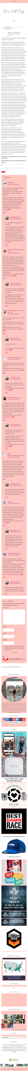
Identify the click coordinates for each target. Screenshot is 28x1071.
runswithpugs (13, 217)
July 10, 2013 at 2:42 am (14, 503)
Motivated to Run (7, 417)
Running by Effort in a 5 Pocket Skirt (12, 370)
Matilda (10, 182)
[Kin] (8, 1018)
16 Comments (17, 35)
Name (5, 627)
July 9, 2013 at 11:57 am (14, 184)
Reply (4, 212)
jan (8, 501)
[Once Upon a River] (14, 1023)
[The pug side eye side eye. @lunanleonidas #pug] (4, 1065)
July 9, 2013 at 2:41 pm (13, 314)
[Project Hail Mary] (17, 1018)
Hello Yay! (24, 1069)
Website (5, 640)
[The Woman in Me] (23, 1023)
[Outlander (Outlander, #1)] (20, 1023)
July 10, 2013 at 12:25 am (14, 457)
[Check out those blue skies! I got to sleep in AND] (18, 1065)
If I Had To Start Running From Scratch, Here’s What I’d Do (14, 994)
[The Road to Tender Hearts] (5, 1027)
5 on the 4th (10, 276)
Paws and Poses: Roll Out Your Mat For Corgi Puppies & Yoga (14, 997)
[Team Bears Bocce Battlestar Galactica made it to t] (1, 1065)
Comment (6, 608)
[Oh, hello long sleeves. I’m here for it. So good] (12, 1065)
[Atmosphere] (11, 1018)
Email (5, 633)
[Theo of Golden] (2, 1018)
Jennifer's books (14, 1012)
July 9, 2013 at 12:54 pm (16, 285)
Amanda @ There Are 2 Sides (15, 249)
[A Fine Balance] (23, 1018)
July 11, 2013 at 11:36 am (14, 555)
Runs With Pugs (14, 11)
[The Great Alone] (5, 1023)
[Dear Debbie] (20, 1018)
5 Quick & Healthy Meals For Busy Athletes (14, 1002)
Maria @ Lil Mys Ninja (13, 553)
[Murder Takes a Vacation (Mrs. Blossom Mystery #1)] (11, 1027)
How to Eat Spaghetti (17, 329)
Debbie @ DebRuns (13, 397)
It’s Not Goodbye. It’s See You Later (14, 1000)
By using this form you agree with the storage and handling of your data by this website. (14, 648)
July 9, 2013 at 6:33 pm (14, 359)
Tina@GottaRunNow (13, 357)
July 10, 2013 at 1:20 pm (16, 485)
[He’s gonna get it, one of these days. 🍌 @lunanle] (15, 1065)
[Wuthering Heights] (17, 1023)
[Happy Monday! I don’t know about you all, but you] (23, 1065)
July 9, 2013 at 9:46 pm (16, 340)
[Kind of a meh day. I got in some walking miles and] (21, 1065)
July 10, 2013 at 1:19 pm (16, 532)
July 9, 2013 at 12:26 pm (16, 219)
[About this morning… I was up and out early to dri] (9, 1065)
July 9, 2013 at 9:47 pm (16, 426)
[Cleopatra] (14, 1018)
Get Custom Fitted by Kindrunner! (12, 574)
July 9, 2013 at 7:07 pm (14, 399)
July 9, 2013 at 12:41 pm (14, 253)
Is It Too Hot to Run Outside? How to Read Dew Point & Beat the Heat (14, 1005)
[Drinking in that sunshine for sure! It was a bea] (7, 1065)
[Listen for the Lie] (2, 1027)
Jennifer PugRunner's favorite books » (19, 1029)
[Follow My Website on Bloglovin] (14, 723)
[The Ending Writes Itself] (2, 1023)
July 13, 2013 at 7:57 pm (16, 583)
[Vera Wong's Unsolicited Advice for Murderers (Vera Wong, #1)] (11, 1023)
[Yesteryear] (8, 1023)
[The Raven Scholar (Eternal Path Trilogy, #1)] (8, 1027)
